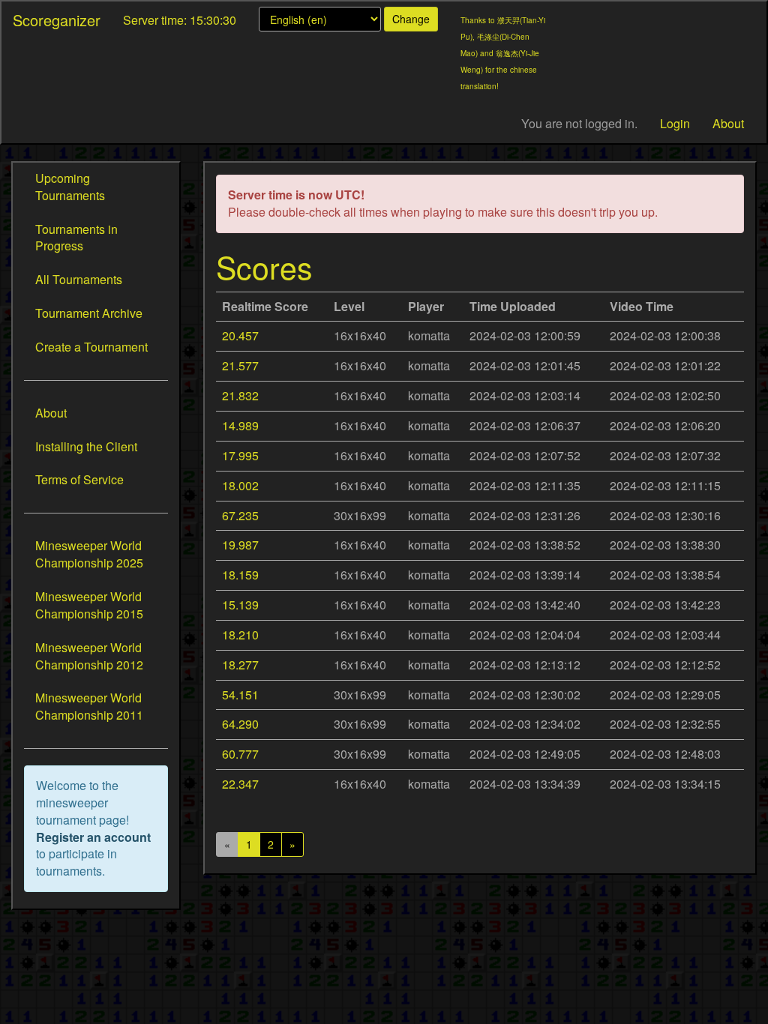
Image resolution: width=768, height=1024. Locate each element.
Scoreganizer (56, 20)
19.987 (240, 544)
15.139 (240, 604)
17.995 (240, 455)
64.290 (240, 723)
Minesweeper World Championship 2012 (89, 656)
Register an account (93, 837)
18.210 (240, 634)
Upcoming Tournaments (70, 186)
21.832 (240, 395)
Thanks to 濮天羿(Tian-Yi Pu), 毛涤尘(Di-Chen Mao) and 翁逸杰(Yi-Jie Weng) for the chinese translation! (502, 53)
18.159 (240, 574)
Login (675, 123)
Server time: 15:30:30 (179, 19)
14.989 (240, 425)
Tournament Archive (88, 313)
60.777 (240, 753)
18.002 (240, 485)
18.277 (240, 664)
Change (411, 18)
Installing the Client (86, 446)
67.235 (240, 515)
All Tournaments (78, 279)
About (728, 123)
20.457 (240, 335)
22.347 (240, 783)
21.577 (240, 365)
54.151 (240, 694)
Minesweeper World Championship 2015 (89, 605)
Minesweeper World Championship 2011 (89, 706)
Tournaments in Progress (76, 237)
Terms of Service (79, 479)
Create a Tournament (91, 346)
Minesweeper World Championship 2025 (89, 554)
